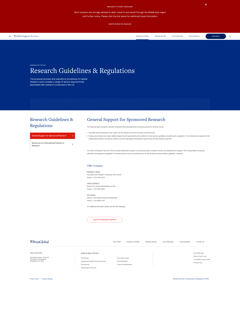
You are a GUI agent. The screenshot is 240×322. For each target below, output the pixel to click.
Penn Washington (122, 261)
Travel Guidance (194, 36)
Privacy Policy (198, 262)
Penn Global (85, 258)
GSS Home (117, 242)
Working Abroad (160, 36)
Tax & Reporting (177, 36)
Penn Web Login (199, 253)
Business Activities (142, 36)
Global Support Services (88, 268)
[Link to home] (26, 36)
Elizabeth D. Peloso (93, 172)
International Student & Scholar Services (93, 261)
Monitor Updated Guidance (120, 24)
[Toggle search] (10, 36)
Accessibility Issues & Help (202, 259)
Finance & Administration (124, 264)
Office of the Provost (200, 256)
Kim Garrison (91, 195)
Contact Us (200, 242)
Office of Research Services (104, 220)
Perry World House (123, 258)
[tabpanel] (148, 169)
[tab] (52, 136)
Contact (216, 36)
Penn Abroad (85, 264)
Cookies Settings (47, 279)
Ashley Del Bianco (93, 183)
